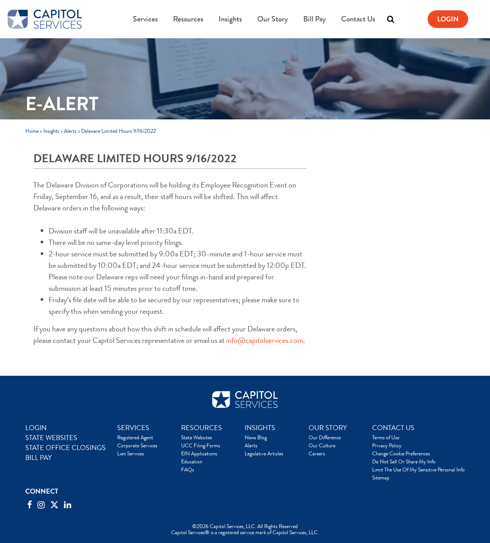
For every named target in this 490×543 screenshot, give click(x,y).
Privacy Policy (387, 445)
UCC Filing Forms (200, 445)
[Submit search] (375, 19)
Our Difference (325, 437)
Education (192, 461)
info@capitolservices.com (264, 340)
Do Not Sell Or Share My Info (404, 461)
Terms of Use (385, 437)
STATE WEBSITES (51, 438)
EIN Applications (199, 453)
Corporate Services (137, 445)
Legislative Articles (264, 453)
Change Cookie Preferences (401, 453)
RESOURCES (201, 428)
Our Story (272, 18)
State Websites (196, 437)
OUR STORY (328, 428)
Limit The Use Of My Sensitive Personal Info (418, 469)
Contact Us (358, 18)
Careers (317, 453)
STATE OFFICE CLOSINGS (65, 448)
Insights (230, 18)
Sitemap (380, 477)
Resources (188, 18)
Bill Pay (314, 18)
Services (145, 18)
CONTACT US (393, 428)
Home (32, 131)
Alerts (70, 131)
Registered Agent (135, 437)
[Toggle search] (390, 19)
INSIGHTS (260, 428)
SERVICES (133, 428)
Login (448, 19)
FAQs (187, 469)
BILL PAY (38, 458)
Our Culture (322, 445)
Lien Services (130, 453)
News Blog (256, 437)
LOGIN (36, 428)
